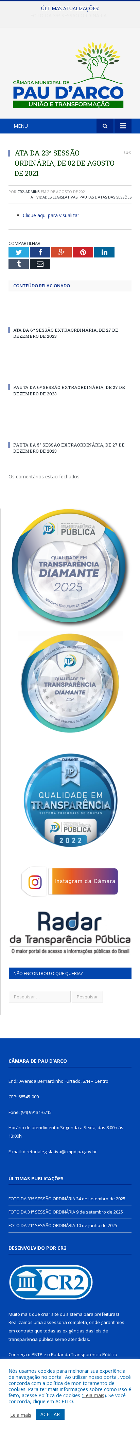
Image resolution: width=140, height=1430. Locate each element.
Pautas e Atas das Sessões (106, 197)
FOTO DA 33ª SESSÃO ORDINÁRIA (41, 1199)
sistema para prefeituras (92, 1314)
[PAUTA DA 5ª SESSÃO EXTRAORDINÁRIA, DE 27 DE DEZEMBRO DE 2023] (70, 432)
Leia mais (93, 1395)
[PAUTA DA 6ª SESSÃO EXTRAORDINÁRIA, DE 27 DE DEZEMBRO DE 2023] (70, 375)
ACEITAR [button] (50, 1414)
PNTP (37, 1354)
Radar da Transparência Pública (84, 1354)
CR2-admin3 (28, 191)
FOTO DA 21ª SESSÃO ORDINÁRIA (41, 1225)
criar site (50, 1314)
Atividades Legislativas (54, 197)
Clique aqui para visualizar (51, 215)
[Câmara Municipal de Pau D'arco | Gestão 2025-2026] (70, 74)
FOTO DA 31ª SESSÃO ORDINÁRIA (68, 16)
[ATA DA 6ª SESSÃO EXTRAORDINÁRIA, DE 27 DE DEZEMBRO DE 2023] (70, 317)
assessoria (55, 1322)
